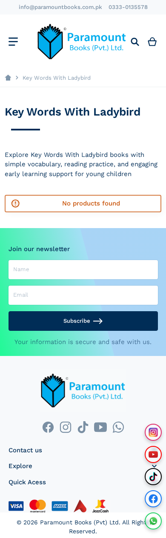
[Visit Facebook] (153, 498)
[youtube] (100, 427)
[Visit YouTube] (153, 454)
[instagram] (65, 427)
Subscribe (76, 321)
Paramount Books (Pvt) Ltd (79, 522)
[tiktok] (83, 427)
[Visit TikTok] (153, 476)
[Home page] (8, 78)
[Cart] (152, 42)
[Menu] (13, 41)
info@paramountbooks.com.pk (60, 7)
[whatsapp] (118, 427)
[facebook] (48, 427)
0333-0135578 (128, 7)
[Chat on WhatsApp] (153, 520)
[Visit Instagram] (153, 432)
